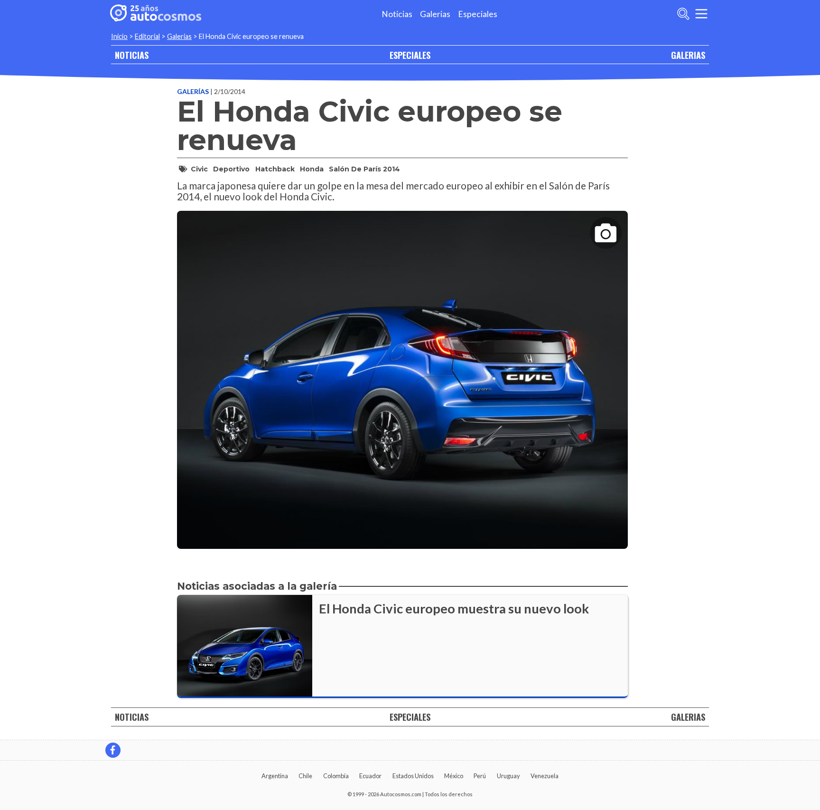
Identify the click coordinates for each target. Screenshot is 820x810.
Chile (305, 776)
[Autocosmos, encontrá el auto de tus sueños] (155, 14)
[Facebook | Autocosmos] (113, 750)
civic (199, 169)
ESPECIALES (410, 54)
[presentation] (402, 371)
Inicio (119, 36)
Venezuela (545, 776)
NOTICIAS (132, 54)
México (453, 776)
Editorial (147, 36)
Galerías (193, 91)
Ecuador (370, 776)
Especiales (477, 14)
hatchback (275, 169)
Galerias (435, 14)
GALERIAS (688, 54)
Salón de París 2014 (364, 169)
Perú (480, 776)
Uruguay (508, 776)
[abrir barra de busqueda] (683, 13)
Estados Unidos (413, 776)
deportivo (231, 169)
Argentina (274, 776)
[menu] (701, 14)
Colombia (336, 776)
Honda (312, 169)
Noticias (397, 14)
